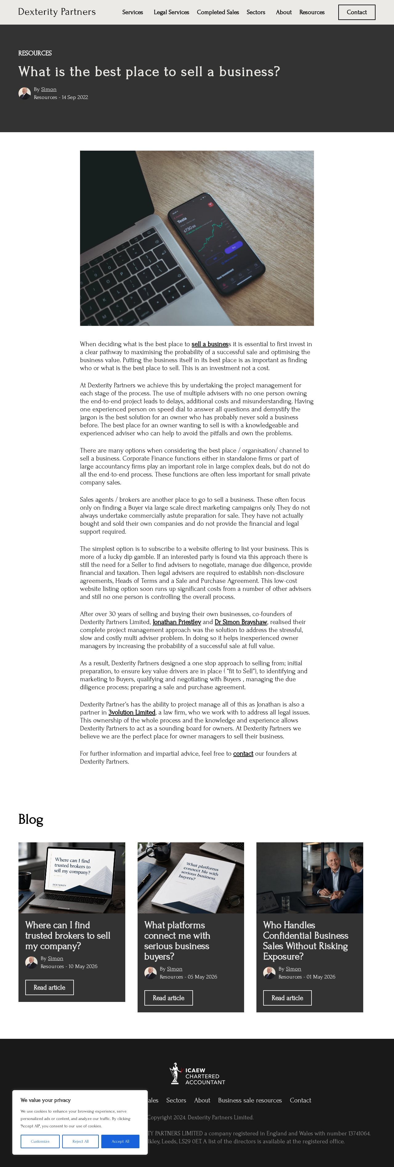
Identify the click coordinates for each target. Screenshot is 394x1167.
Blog (30, 819)
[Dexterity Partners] (56, 12)
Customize (40, 1141)
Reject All (81, 1141)
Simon (49, 89)
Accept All (120, 1141)
